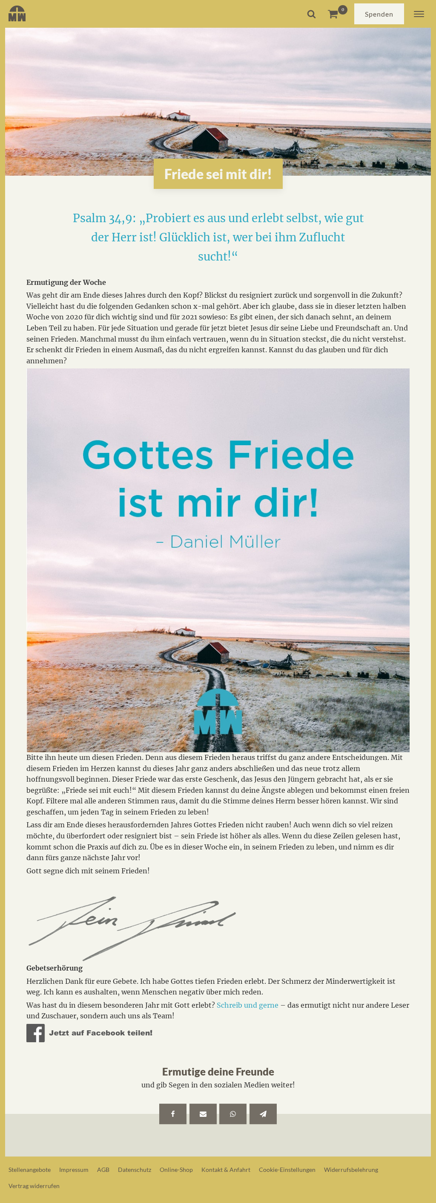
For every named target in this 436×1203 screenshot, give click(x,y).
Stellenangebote (30, 1169)
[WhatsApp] (233, 1114)
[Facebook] (172, 1114)
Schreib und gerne (247, 1005)
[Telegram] (263, 1114)
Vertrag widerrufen (34, 1185)
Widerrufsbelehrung (351, 1169)
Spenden (379, 14)
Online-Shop (176, 1169)
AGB (103, 1169)
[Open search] (311, 13)
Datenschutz (134, 1169)
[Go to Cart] (337, 14)
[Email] (203, 1114)
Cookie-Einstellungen (287, 1169)
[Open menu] (418, 14)
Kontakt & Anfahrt (225, 1169)
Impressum (74, 1169)
